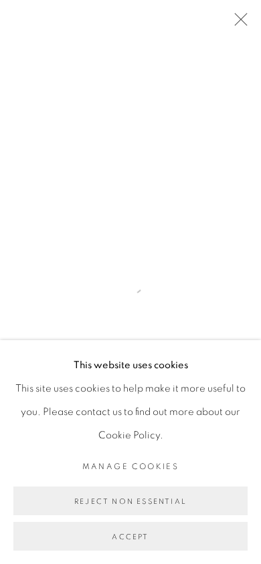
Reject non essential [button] (130, 501)
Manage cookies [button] (130, 466)
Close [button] (238, 23)
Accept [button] (130, 537)
